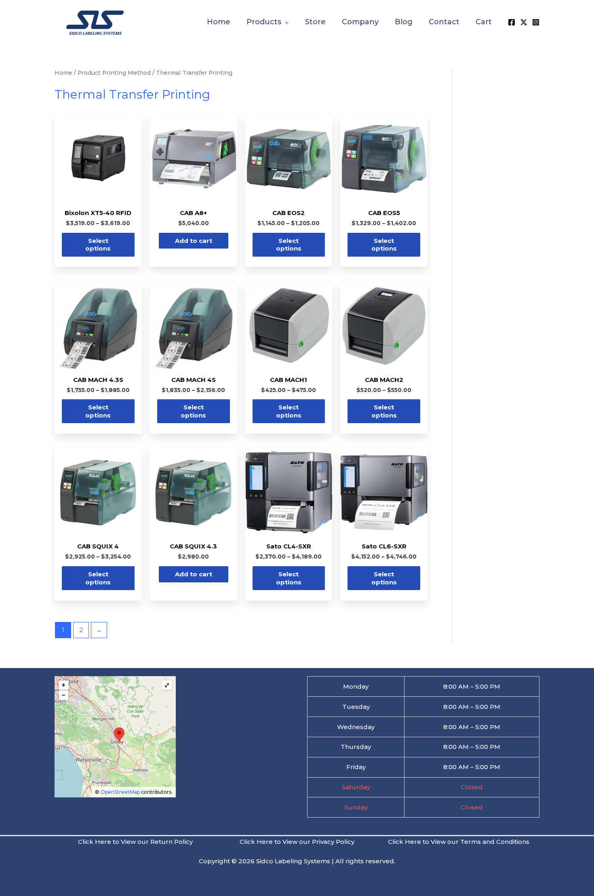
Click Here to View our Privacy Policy (297, 841)
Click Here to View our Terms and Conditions (458, 841)
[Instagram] (535, 22)
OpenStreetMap (120, 792)
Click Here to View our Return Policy (135, 841)
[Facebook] (511, 22)
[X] (523, 22)
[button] (285, 22)
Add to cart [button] (193, 241)
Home (63, 73)
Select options (98, 245)
